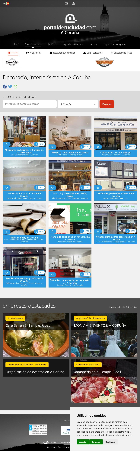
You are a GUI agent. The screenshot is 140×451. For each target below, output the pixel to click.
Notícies (52, 44)
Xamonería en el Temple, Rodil (97, 371)
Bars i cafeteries (94, 52)
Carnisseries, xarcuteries (88, 364)
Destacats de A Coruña (123, 307)
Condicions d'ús (53, 447)
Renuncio (96, 442)
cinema (93, 44)
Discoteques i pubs (122, 52)
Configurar (110, 442)
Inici (16, 44)
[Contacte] (66, 3)
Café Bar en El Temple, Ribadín (29, 325)
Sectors (14, 52)
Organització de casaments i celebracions (27, 364)
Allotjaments (35, 52)
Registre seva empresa (115, 44)
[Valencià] (6, 3)
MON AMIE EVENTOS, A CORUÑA (100, 325)
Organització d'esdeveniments (90, 318)
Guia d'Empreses (33, 44)
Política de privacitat (69, 447)
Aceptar (83, 442)
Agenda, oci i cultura (73, 44)
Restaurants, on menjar (63, 52)
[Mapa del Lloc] (73, 3)
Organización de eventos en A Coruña (35, 371)
